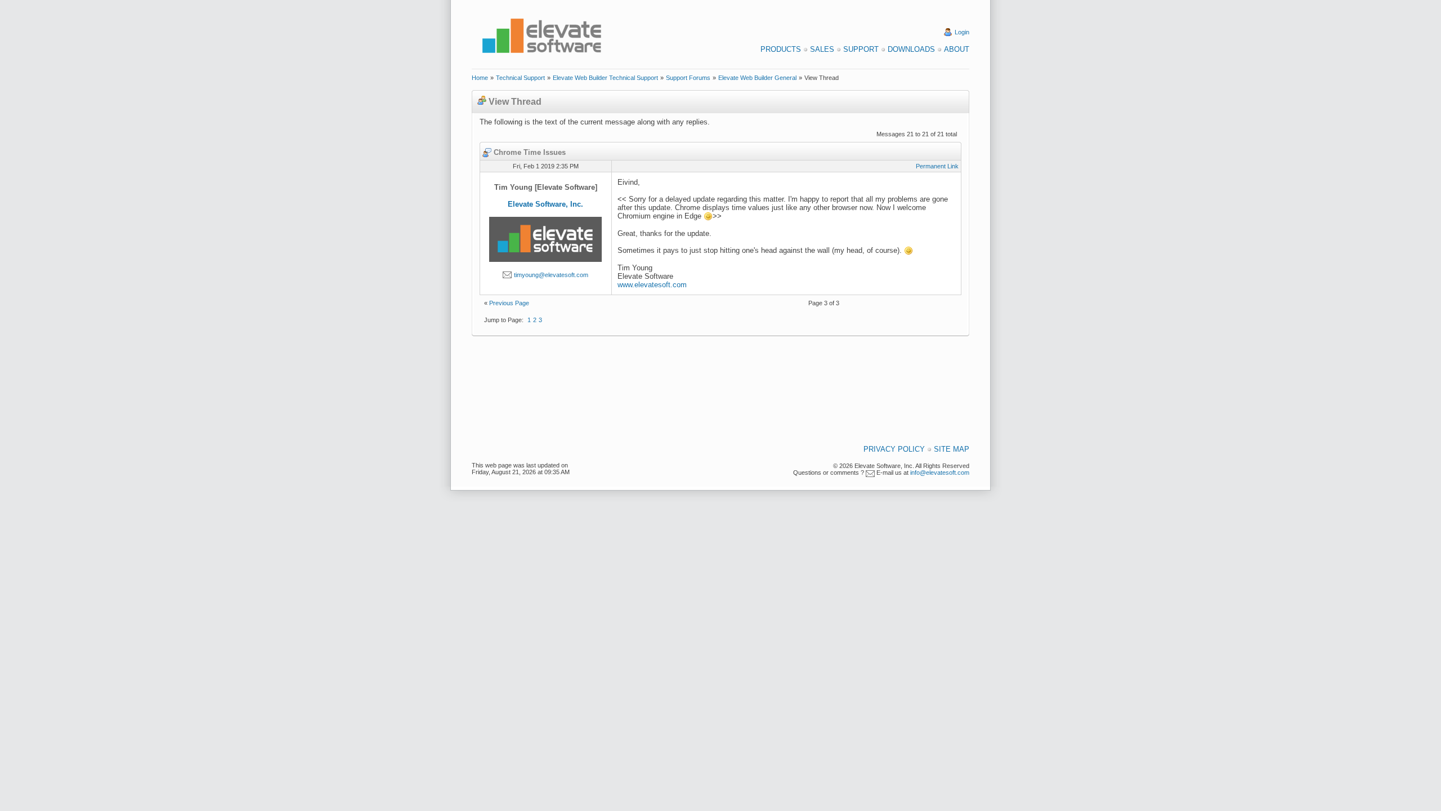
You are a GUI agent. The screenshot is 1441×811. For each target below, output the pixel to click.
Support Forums (688, 77)
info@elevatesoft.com (939, 472)
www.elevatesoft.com (652, 284)
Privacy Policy (894, 449)
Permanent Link (937, 166)
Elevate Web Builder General (757, 77)
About (956, 49)
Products (780, 49)
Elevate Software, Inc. (545, 204)
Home (480, 77)
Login (962, 32)
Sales (822, 49)
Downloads (911, 49)
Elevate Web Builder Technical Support (605, 77)
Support (861, 49)
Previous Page (509, 303)
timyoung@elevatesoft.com (551, 274)
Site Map (951, 449)
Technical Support (520, 77)
